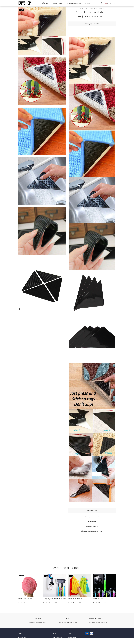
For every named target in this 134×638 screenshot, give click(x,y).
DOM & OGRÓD (57, 3)
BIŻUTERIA (45, 3)
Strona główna (83, 8)
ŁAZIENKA (101, 8)
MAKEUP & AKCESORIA (74, 3)
